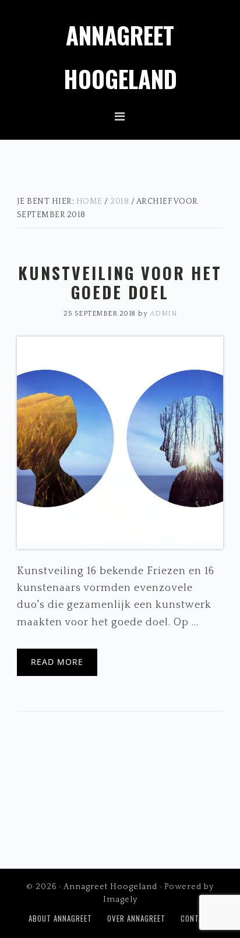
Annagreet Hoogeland (110, 886)
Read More (57, 661)
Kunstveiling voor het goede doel (120, 283)
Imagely (120, 899)
